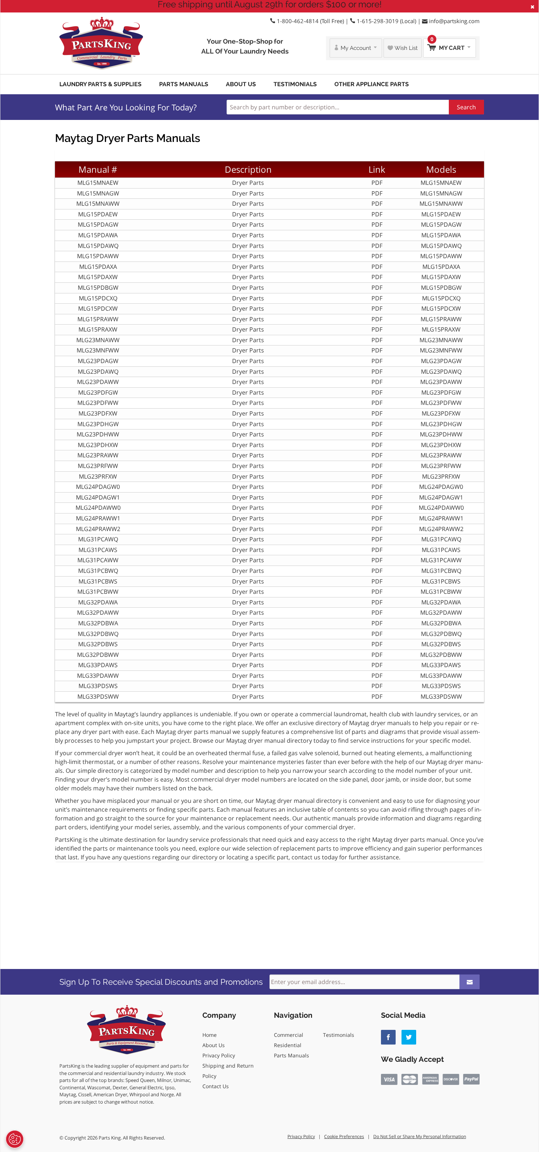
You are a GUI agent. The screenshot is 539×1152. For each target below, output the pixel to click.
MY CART (448, 45)
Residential (287, 1045)
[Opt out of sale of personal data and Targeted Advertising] (15, 1139)
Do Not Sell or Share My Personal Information (419, 1136)
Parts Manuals (183, 84)
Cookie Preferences (344, 1136)
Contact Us (215, 1086)
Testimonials (295, 84)
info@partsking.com (454, 21)
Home (209, 1034)
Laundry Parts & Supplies (100, 84)
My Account (356, 48)
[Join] (469, 981)
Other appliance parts (371, 84)
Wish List (405, 48)
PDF (376, 183)
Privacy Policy (218, 1055)
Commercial (288, 1034)
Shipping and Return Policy (228, 1070)
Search (466, 107)
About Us (241, 84)
